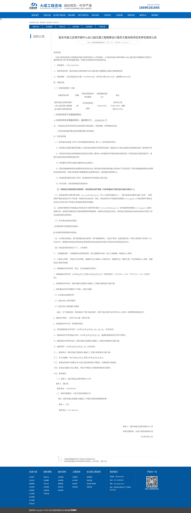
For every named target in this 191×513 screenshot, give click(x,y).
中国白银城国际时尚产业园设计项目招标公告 (79, 459)
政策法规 (131, 15)
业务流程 (76, 26)
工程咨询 (107, 15)
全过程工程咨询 (59, 15)
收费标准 (60, 484)
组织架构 (31, 484)
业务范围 (89, 26)
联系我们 (155, 15)
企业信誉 (31, 500)
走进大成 (47, 15)
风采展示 (31, 490)
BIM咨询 (74, 484)
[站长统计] (74, 510)
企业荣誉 (31, 497)
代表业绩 (102, 26)
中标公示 (62, 26)
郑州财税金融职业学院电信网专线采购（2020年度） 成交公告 (85, 461)
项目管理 (89, 477)
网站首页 (35, 15)
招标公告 (56, 22)
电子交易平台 (83, 15)
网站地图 (67, 510)
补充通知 (49, 26)
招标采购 (71, 15)
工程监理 (119, 15)
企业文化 (31, 480)
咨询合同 (60, 487)
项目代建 (89, 480)
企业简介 (31, 477)
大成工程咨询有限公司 (98, 42)
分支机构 (31, 487)
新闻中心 (143, 15)
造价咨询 (95, 15)
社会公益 (31, 503)
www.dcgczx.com (119, 484)
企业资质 (31, 493)
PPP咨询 (75, 480)
